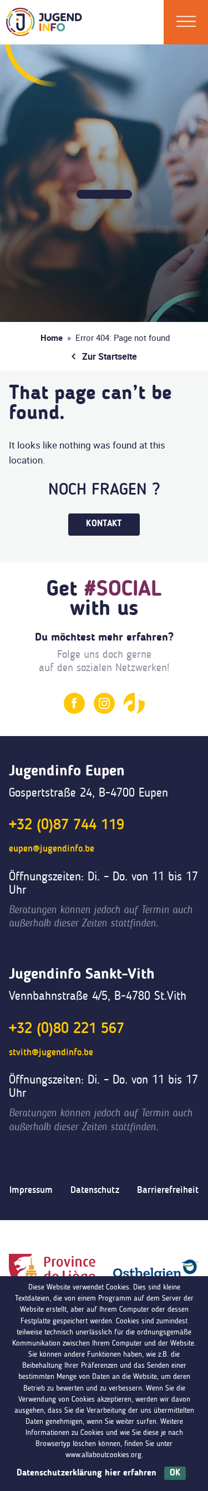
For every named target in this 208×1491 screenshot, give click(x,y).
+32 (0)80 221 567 (66, 1028)
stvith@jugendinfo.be (51, 1052)
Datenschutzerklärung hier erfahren (86, 1473)
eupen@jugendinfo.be (51, 849)
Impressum (31, 1190)
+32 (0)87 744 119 (66, 825)
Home (51, 337)
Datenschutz (94, 1190)
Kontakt (103, 524)
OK (175, 1473)
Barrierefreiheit (168, 1190)
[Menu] (186, 22)
